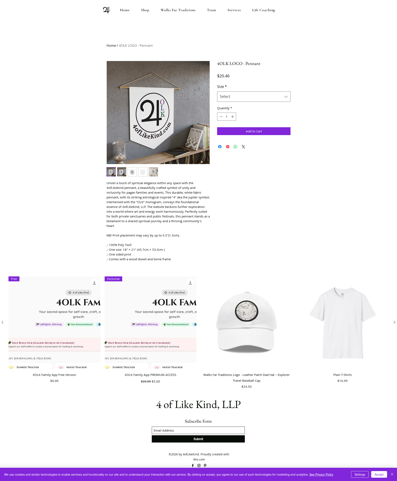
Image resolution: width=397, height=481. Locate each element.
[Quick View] (247, 322)
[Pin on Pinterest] (227, 146)
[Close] (392, 474)
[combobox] (254, 96)
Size (222, 86)
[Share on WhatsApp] (235, 146)
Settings (360, 474)
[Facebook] (193, 465)
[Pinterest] (205, 465)
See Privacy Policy (321, 474)
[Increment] (233, 116)
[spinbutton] (226, 116)
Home (111, 45)
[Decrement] (220, 116)
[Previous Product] (2, 322)
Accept (379, 474)
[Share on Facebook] (219, 146)
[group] (198, 333)
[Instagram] (199, 465)
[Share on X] (243, 146)
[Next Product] (394, 322)
